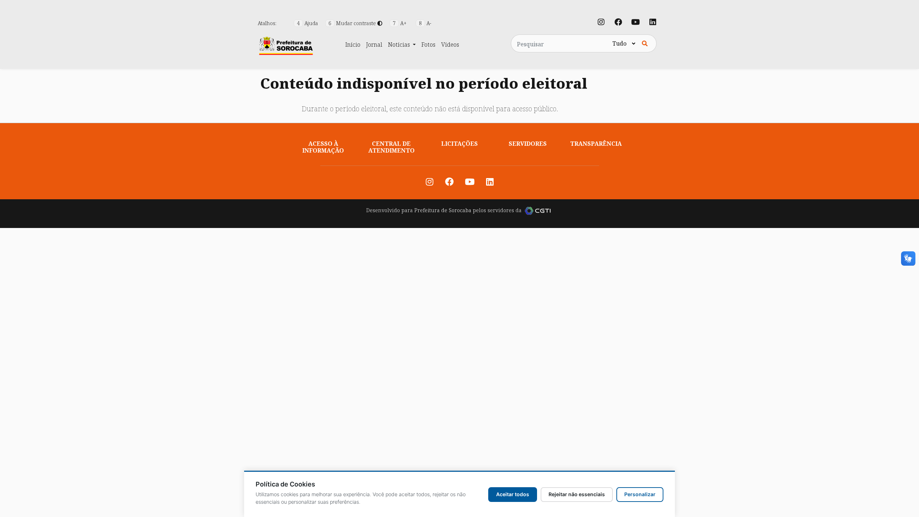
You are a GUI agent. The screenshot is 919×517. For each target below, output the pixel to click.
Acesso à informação (323, 147)
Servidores (528, 144)
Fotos (428, 44)
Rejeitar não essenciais (577, 494)
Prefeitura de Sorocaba (442, 210)
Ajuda (308, 23)
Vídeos (450, 44)
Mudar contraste (352, 23)
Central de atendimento (391, 147)
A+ (400, 23)
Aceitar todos (512, 494)
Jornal (374, 44)
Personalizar (640, 494)
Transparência (596, 144)
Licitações (459, 144)
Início (352, 44)
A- (425, 23)
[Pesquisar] (644, 43)
